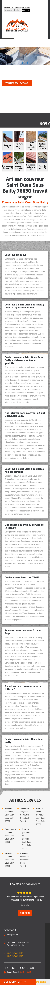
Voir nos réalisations (16, 83)
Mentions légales (38, 982)
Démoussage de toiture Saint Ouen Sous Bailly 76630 (10, 835)
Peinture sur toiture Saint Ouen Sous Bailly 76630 (9, 814)
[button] (22, 63)
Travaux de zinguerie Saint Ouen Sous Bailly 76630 (25, 814)
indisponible (10, 1)
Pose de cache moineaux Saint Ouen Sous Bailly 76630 (40, 816)
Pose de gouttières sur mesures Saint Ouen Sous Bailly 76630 (26, 839)
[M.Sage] (17, 25)
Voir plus (25, 913)
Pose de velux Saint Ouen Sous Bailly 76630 (24, 859)
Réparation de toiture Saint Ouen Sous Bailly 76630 (9, 859)
